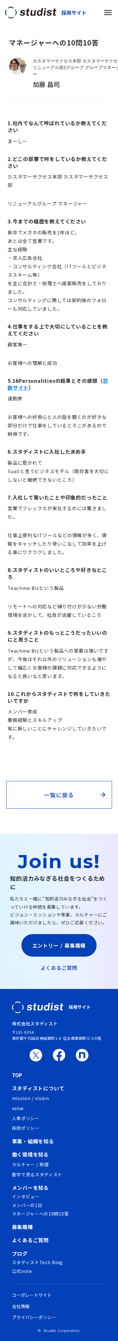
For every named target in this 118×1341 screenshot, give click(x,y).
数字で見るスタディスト (37, 1175)
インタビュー (26, 1196)
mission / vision (30, 1098)
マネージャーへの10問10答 (40, 1214)
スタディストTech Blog (37, 1262)
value (18, 1108)
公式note (22, 1271)
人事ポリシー (26, 1118)
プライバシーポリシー (34, 1317)
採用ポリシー (26, 1128)
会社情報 (21, 1306)
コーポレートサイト (32, 1295)
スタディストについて (38, 1088)
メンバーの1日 (27, 1205)
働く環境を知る (30, 1154)
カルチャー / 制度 (30, 1164)
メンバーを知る (30, 1187)
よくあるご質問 (59, 967)
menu (108, 13)
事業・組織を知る (33, 1141)
